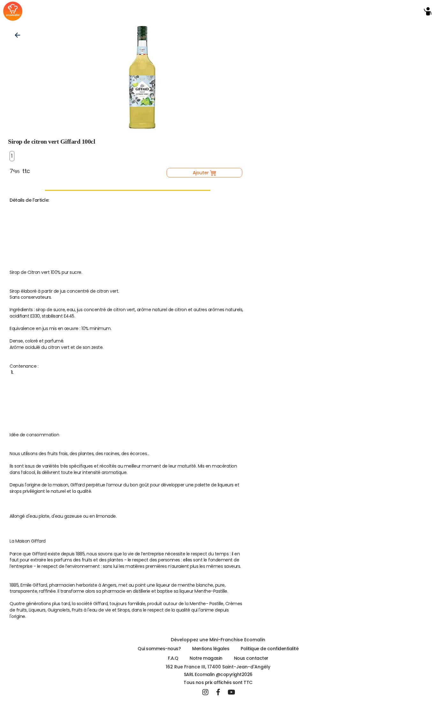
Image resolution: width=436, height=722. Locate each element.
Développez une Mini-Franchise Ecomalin (218, 639)
